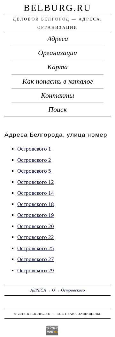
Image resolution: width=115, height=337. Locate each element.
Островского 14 (35, 193)
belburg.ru (57, 8)
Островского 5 (34, 171)
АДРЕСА (38, 290)
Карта (57, 67)
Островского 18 (35, 204)
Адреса (57, 39)
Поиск (57, 109)
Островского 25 (35, 248)
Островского (73, 290)
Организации (57, 53)
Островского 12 (35, 182)
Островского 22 (35, 237)
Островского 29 (35, 270)
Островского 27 (35, 259)
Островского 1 (34, 149)
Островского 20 (35, 226)
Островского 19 (35, 215)
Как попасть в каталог (57, 81)
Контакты (57, 95)
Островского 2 (34, 160)
